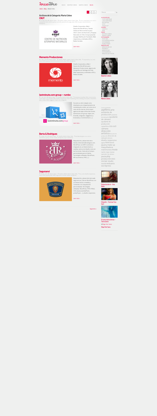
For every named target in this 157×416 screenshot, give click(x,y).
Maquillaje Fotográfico (106, 51)
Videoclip (105, 26)
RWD (76, 22)
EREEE (64, 59)
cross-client (42, 98)
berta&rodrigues (79, 136)
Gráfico (65, 20)
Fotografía (105, 37)
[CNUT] (55, 37)
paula (103, 156)
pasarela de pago (66, 22)
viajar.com (58, 100)
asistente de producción (106, 113)
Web (77, 20)
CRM (86, 97)
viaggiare (51, 100)
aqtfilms (105, 109)
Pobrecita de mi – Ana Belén (108, 185)
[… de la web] (48, 5)
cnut (81, 20)
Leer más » (76, 46)
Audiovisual (105, 17)
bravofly (82, 97)
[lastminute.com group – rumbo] (55, 114)
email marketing (71, 98)
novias (112, 152)
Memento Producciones (51, 57)
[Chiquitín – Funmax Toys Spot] (109, 189)
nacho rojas (105, 152)
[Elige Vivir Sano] (109, 224)
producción (106, 159)
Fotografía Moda (108, 40)
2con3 (103, 107)
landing (81, 98)
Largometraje (107, 21)
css (91, 20)
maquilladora (107, 147)
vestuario (110, 163)
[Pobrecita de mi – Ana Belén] (109, 171)
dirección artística (106, 132)
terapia (80, 22)
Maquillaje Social (108, 53)
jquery (54, 22)
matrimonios (106, 150)
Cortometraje (107, 19)
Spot (103, 24)
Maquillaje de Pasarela (107, 48)
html (47, 22)
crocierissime (92, 97)
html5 (50, 22)
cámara (104, 128)
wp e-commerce (68, 137)
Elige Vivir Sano (105, 227)
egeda (103, 143)
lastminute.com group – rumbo (55, 94)
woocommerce (86, 22)
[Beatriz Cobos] (109, 74)
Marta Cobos (83, 5)
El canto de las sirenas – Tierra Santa (108, 220)
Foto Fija (105, 39)
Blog (91, 5)
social (103, 163)
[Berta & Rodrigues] (55, 152)
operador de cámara (107, 154)
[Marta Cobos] (109, 96)
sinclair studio (53, 137)
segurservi (59, 175)
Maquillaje (105, 45)
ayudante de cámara (109, 118)
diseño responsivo (61, 98)
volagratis (63, 100)
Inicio (63, 5)
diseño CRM (52, 98)
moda (114, 149)
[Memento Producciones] (55, 75)
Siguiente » (93, 209)
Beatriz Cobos (72, 5)
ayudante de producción (106, 123)
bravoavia (77, 97)
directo (110, 138)
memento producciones (56, 61)
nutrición (58, 22)
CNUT (41, 18)
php (73, 22)
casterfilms (105, 126)
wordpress (42, 23)
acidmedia (108, 107)
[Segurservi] (55, 189)
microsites (87, 98)
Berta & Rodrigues (48, 133)
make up (111, 145)
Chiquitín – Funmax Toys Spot (108, 203)
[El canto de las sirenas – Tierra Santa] (109, 207)
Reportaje (105, 22)
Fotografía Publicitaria (106, 43)
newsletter (93, 98)
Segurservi (44, 171)
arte (112, 109)
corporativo (86, 20)
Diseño (61, 20)
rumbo (44, 100)
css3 (93, 20)
